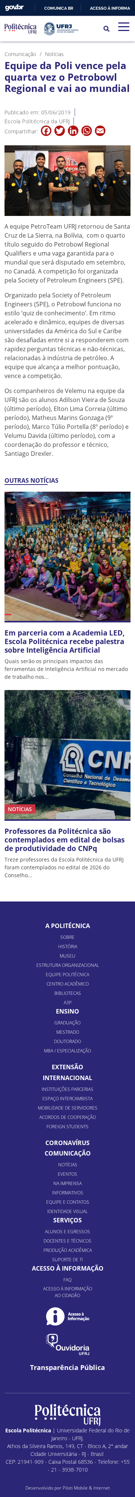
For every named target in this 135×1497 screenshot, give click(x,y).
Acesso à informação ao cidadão (67, 1292)
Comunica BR (58, 8)
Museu (67, 956)
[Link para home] (67, 1415)
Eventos (67, 1174)
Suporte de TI (67, 1259)
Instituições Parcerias (67, 1089)
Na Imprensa (67, 1183)
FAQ (67, 1280)
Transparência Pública (67, 1367)
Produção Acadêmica (68, 1250)
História (67, 946)
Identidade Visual (67, 1211)
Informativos (67, 1193)
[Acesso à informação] (67, 1316)
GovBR (14, 7)
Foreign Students (67, 1126)
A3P (68, 1002)
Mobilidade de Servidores (68, 1108)
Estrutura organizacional (67, 965)
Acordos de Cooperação (67, 1117)
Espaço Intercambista (67, 1098)
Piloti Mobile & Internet (86, 1488)
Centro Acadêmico (67, 984)
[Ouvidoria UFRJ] (67, 1344)
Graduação (67, 1023)
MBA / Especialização (67, 1051)
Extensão (67, 1067)
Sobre (67, 937)
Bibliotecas (67, 993)
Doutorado (67, 1041)
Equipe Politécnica (67, 974)
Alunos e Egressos (67, 1231)
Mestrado (67, 1032)
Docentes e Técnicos (68, 1241)
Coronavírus (67, 1143)
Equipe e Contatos (67, 1202)
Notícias (67, 1165)
